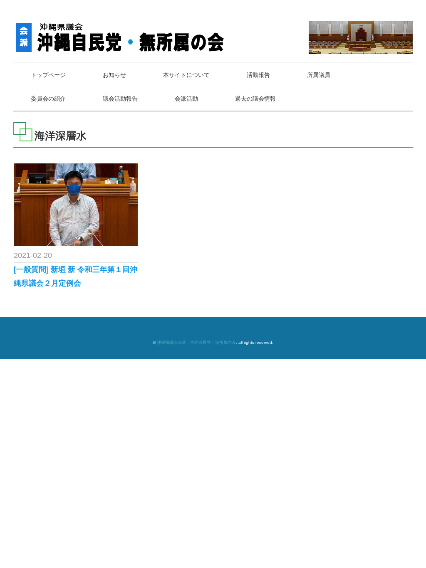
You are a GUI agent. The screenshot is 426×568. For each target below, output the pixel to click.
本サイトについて (186, 75)
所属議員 (318, 75)
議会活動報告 (120, 98)
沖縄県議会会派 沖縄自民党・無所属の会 (196, 342)
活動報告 (258, 75)
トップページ (48, 75)
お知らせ (114, 75)
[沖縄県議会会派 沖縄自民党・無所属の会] (121, 30)
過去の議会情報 (255, 98)
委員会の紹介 (48, 98)
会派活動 (186, 98)
